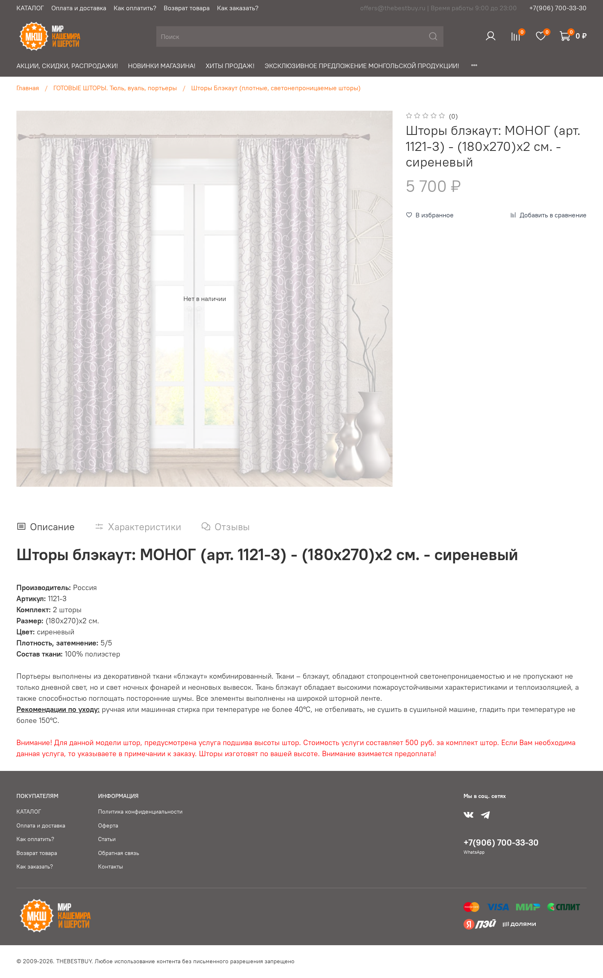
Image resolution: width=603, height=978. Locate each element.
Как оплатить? (135, 8)
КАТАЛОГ (30, 8)
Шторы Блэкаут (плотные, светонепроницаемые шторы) (276, 88)
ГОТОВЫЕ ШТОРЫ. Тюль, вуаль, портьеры (115, 88)
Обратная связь (118, 853)
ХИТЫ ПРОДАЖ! (230, 66)
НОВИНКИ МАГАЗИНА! (162, 66)
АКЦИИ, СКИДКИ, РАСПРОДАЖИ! (67, 66)
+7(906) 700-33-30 (558, 8)
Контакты (110, 866)
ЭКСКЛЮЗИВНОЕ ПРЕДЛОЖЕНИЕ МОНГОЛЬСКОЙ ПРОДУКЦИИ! (362, 66)
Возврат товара (187, 8)
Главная (27, 88)
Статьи (107, 839)
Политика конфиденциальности (140, 811)
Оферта (108, 825)
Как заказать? (237, 8)
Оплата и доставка (78, 8)
